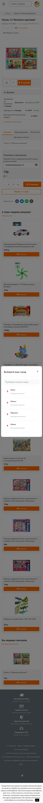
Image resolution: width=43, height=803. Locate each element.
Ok (37, 800)
